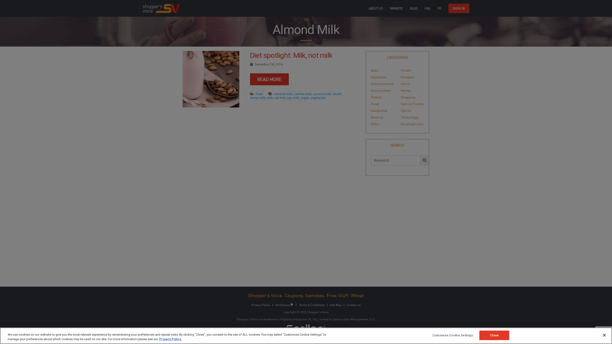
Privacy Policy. (170, 339)
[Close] (604, 335)
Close (494, 335)
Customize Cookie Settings (452, 335)
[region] (306, 336)
